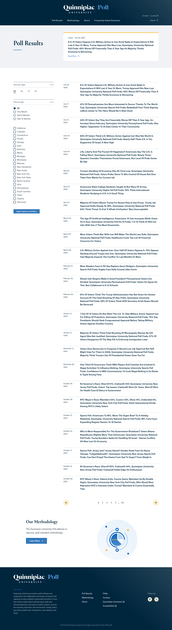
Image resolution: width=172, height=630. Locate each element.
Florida (20, 139)
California (21, 128)
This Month (22, 112)
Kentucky (21, 149)
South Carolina (23, 191)
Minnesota (21, 160)
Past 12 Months (24, 119)
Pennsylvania (23, 188)
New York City (23, 174)
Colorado (21, 132)
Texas (19, 195)
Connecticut (22, 135)
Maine (19, 153)
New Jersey (22, 170)
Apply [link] (51, 84)
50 (21, 91)
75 (29, 91)
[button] (154, 20)
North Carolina (23, 181)
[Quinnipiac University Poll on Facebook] (150, 599)
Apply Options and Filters (26, 211)
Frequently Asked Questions (107, 20)
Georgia (20, 142)
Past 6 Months (23, 115)
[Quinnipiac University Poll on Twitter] (156, 599)
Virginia (20, 198)
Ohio (19, 184)
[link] (66, 503)
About (87, 20)
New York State (24, 177)
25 (14, 91)
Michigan (21, 156)
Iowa (19, 146)
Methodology (73, 20)
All (36, 91)
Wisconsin (21, 202)
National (20, 163)
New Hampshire (24, 167)
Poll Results (57, 20)
